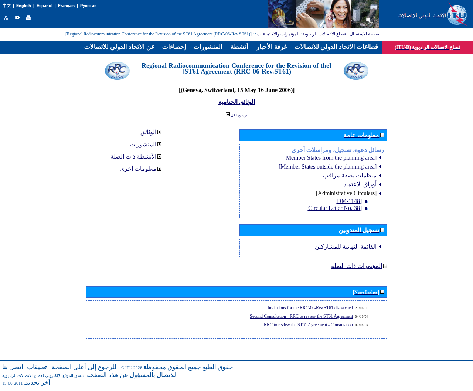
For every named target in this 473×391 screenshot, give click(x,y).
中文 (7, 6)
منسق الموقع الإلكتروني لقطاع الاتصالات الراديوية (43, 376)
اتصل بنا (12, 367)
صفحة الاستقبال (364, 34)
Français (66, 5)
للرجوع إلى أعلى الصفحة (84, 367)
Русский (88, 5)
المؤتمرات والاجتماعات (278, 34)
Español (44, 5)
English (23, 5)
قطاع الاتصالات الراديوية (324, 34)
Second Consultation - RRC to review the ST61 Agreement (301, 316)
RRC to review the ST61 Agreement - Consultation (308, 324)
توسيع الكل (239, 115)
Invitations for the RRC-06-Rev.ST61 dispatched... (308, 307)
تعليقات (37, 367)
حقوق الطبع (217, 367)
